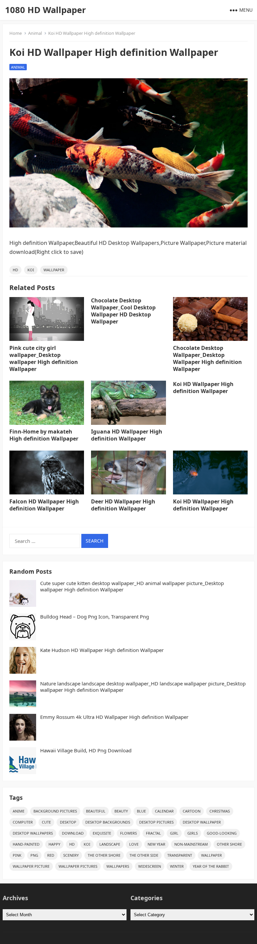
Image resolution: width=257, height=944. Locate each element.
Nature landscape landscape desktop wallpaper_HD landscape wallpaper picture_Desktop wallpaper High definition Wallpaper (143, 686)
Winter (177, 866)
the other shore (104, 855)
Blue (141, 811)
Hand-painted (26, 844)
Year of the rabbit (211, 866)
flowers (128, 833)
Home (15, 33)
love (134, 844)
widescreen (149, 866)
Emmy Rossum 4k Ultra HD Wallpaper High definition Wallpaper (114, 717)
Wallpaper (54, 269)
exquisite (102, 833)
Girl (174, 833)
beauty (121, 811)
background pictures (55, 811)
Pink (17, 855)
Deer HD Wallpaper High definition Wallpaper (123, 505)
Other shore (229, 844)
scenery (71, 855)
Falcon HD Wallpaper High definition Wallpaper (44, 505)
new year (156, 844)
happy (54, 844)
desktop (68, 822)
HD (15, 269)
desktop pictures (156, 822)
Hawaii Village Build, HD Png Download (86, 750)
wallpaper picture (31, 866)
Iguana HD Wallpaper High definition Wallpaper (126, 435)
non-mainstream (191, 844)
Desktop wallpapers (33, 833)
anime (18, 811)
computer (23, 822)
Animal (35, 33)
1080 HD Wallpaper (45, 10)
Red (50, 855)
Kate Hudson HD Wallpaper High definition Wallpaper (102, 650)
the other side (144, 855)
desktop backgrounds (107, 822)
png (34, 855)
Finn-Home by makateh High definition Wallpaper (43, 435)
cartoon (191, 811)
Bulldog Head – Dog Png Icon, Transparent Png (94, 616)
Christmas (219, 811)
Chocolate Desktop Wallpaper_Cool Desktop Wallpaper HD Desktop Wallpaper (123, 311)
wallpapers (117, 866)
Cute (46, 822)
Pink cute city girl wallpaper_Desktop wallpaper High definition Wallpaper (43, 358)
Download (73, 833)
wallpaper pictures (78, 866)
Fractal (153, 833)
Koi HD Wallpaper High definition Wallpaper (203, 387)
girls (192, 833)
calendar (164, 811)
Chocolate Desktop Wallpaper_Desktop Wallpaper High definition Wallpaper (207, 358)
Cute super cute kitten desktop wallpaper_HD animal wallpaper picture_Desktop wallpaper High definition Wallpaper (132, 586)
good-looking (222, 833)
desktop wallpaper (202, 822)
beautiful (95, 811)
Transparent (179, 855)
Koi (30, 269)
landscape (109, 844)
